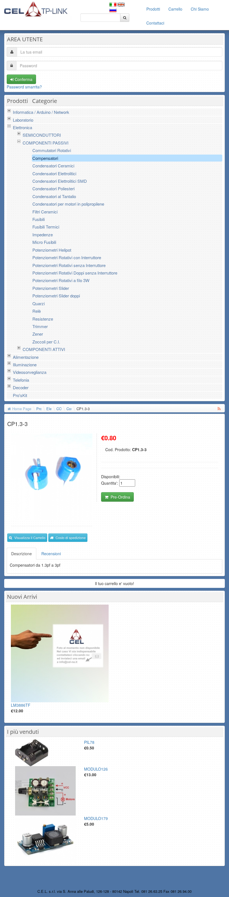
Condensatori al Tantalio (54, 196)
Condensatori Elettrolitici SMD (59, 181)
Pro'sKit (20, 395)
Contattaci (155, 23)
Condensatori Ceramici (53, 166)
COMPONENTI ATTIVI (44, 349)
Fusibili (38, 219)
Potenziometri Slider (50, 288)
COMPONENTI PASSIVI (45, 143)
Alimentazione (26, 357)
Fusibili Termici (45, 227)
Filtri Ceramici (45, 212)
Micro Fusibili (44, 242)
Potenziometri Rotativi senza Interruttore (69, 265)
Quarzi (38, 303)
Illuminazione (25, 364)
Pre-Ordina (120, 497)
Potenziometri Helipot (51, 250)
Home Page (21, 408)
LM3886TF (20, 705)
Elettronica (22, 127)
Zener (37, 334)
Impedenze (42, 234)
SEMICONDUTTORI (42, 135)
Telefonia (21, 380)
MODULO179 (96, 818)
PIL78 (89, 742)
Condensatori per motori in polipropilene (68, 204)
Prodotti (153, 9)
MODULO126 (96, 769)
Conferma (23, 79)
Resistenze (42, 319)
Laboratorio (23, 120)
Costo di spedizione (71, 537)
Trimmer (40, 326)
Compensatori (45, 158)
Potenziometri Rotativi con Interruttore (66, 257)
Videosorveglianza (29, 372)
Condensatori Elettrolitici (54, 173)
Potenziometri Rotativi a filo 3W (60, 280)
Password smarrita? (24, 87)
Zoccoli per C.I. (46, 342)
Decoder (20, 387)
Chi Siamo (200, 9)
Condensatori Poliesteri (53, 188)
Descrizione (21, 553)
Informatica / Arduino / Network (41, 112)
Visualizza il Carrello (30, 537)
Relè (36, 311)
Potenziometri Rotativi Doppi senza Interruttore (74, 273)
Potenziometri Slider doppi (56, 296)
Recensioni (51, 553)
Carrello (175, 9)
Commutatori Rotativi (51, 150)
